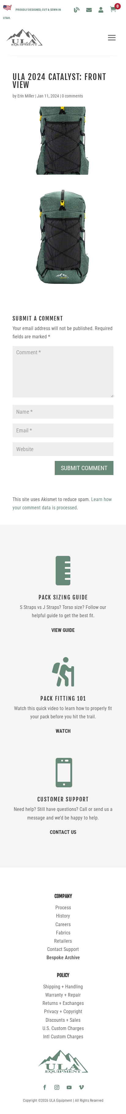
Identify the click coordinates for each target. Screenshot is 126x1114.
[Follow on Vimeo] (81, 1087)
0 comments (72, 95)
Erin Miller (25, 95)
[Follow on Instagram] (57, 1087)
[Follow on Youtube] (69, 1087)
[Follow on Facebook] (45, 1087)
